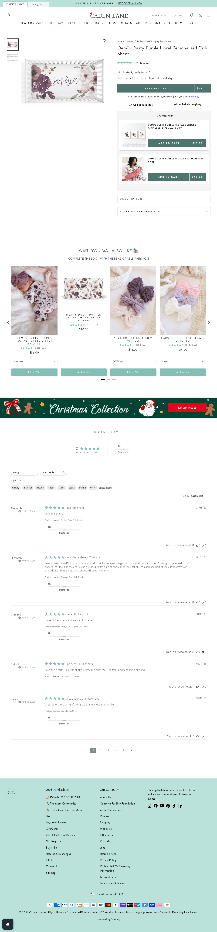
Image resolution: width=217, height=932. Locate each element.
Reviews (104, 816)
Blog (48, 816)
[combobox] (24, 472)
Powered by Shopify (108, 919)
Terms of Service (109, 877)
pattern (40, 487)
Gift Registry (53, 841)
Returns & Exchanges (58, 854)
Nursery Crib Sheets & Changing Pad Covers (148, 41)
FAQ (49, 860)
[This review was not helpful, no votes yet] (203, 545)
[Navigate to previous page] (86, 750)
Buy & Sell (52, 848)
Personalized (157, 23)
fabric (61, 487)
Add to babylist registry (187, 104)
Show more (105, 487)
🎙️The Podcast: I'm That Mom (64, 810)
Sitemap (51, 873)
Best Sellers (79, 23)
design (82, 487)
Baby (99, 23)
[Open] (7, 924)
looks (72, 487)
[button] (64, 40)
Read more (103, 570)
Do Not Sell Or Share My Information (115, 868)
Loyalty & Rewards (57, 822)
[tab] (15, 4)
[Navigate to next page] (131, 750)
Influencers (106, 835)
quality (15, 487)
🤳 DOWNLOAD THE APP (63, 797)
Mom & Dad (131, 23)
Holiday (56, 23)
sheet (51, 487)
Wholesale (159, 15)
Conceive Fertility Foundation (117, 803)
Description (131, 198)
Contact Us (53, 866)
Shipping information (140, 211)
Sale (193, 23)
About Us (105, 797)
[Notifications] (191, 15)
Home (180, 23)
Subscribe (178, 15)
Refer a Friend (108, 854)
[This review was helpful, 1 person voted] (197, 686)
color (93, 487)
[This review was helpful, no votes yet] (197, 545)
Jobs (102, 848)
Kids (112, 23)
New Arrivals (32, 23)
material (28, 487)
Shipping (105, 822)
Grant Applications (111, 810)
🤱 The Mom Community (61, 803)
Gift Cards (52, 829)
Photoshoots (107, 841)
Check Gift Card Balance (61, 835)
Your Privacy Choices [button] (112, 883)
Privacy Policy (108, 860)
